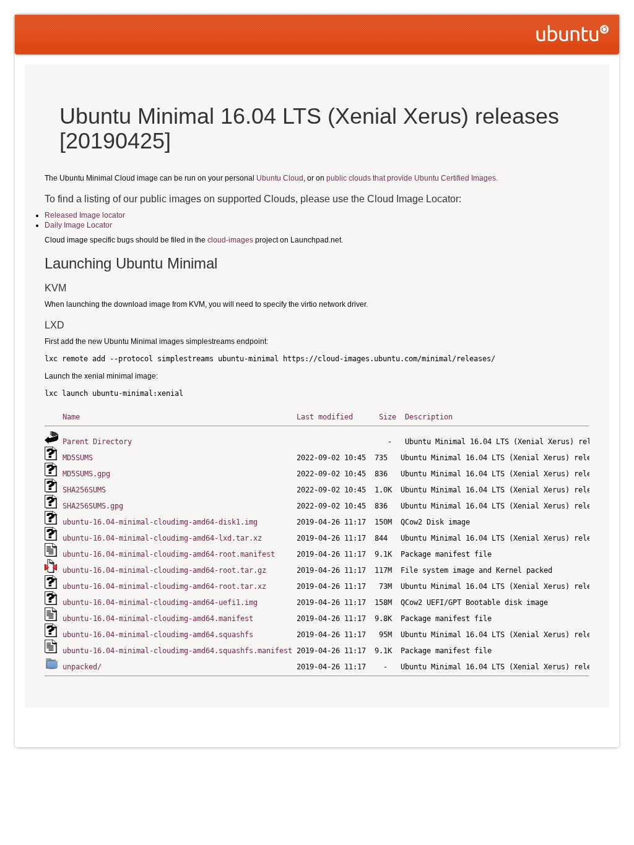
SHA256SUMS (84, 490)
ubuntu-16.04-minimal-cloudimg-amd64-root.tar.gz (164, 570)
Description (429, 417)
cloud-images (230, 240)
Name (71, 417)
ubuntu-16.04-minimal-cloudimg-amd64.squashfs (158, 634)
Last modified (325, 417)
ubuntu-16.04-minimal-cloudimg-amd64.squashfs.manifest (177, 650)
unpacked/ (82, 667)
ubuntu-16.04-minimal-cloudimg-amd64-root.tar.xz (164, 586)
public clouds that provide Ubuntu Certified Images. (412, 178)
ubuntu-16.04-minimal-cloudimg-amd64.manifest (158, 618)
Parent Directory (97, 441)
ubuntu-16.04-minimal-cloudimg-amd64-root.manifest (169, 554)
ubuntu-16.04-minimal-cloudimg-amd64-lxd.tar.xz (162, 538)
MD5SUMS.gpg (86, 474)
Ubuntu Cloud (279, 178)
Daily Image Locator (78, 225)
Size (387, 417)
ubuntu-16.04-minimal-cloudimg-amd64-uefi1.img (160, 602)
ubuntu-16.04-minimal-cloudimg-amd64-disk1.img (160, 522)
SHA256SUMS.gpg (93, 506)
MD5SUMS (78, 457)
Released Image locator (85, 215)
